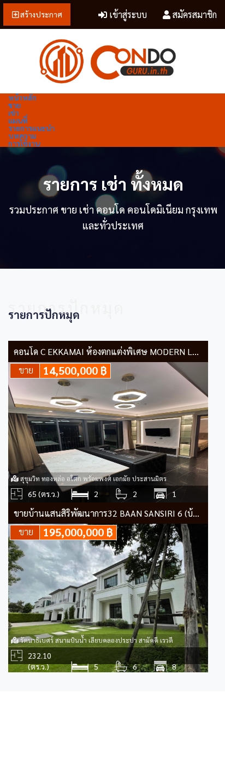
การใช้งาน (24, 143)
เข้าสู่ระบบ (127, 14)
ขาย (14, 105)
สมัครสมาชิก (193, 14)
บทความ (22, 135)
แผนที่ (18, 120)
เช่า (13, 112)
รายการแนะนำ (31, 128)
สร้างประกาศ (40, 14)
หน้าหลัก (22, 97)
